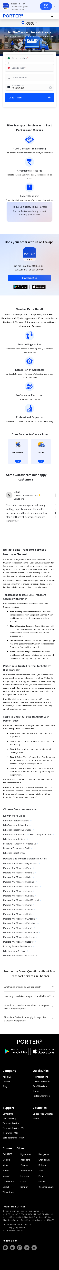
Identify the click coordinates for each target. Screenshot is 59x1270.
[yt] (34, 1247)
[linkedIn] (27, 1247)
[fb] (5, 1247)
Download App (29, 278)
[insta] (19, 1247)
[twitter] (12, 1247)
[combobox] (30, 58)
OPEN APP (46, 6)
